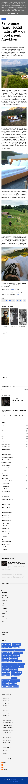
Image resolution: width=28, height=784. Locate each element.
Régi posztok (4, 632)
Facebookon (13, 289)
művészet (4, 600)
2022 (2, 431)
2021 (2, 428)
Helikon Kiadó (5, 486)
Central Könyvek (5, 465)
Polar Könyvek (5, 533)
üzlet (2, 621)
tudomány (4, 611)
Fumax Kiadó (4, 475)
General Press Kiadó (6, 481)
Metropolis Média (6, 518)
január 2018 (6, 747)
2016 (4, 753)
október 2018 (6, 725)
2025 (2, 438)
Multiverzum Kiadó (6, 520)
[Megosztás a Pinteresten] (24, 300)
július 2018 (5, 732)
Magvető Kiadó (5, 507)
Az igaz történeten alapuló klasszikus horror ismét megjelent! (16, 563)
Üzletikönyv (4, 549)
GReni (5, 45)
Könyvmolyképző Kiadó (7, 499)
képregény (4, 595)
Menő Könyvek (5, 515)
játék (2, 590)
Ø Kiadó (3, 547)
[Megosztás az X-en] (6, 300)
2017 (4, 750)
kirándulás (4, 592)
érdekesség (4, 619)
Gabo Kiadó (4, 478)
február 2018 (6, 745)
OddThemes (13, 779)
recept (3, 603)
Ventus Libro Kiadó (6, 541)
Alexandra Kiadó (5, 449)
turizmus (3, 613)
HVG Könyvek (5, 483)
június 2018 (6, 735)
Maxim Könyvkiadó (6, 512)
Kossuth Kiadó (5, 496)
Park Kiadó (4, 525)
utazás (4, 18)
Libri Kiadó (4, 502)
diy (2, 587)
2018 (4, 718)
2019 (4, 715)
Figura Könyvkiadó (6, 473)
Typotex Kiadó (5, 539)
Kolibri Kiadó (4, 494)
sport (2, 605)
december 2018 (7, 720)
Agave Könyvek (5, 446)
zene (2, 616)
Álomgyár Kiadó (5, 544)
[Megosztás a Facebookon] (3, 300)
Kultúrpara (6, 769)
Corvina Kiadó (5, 467)
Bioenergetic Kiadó (6, 459)
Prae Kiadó (4, 536)
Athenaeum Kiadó (6, 454)
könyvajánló (4, 597)
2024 (2, 436)
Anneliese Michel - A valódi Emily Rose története (13, 573)
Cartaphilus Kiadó (6, 462)
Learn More (11, 13)
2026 (2, 441)
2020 (2, 425)
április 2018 (6, 740)
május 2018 (6, 737)
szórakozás (4, 608)
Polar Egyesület (5, 531)
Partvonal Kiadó (5, 528)
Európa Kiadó (4, 470)
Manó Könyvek (5, 510)
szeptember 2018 (7, 727)
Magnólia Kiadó (5, 504)
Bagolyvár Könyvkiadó (7, 457)
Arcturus (5, 762)
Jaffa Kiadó (4, 488)
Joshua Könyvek (5, 491)
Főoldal (3, 634)
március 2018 (6, 742)
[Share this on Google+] (10, 300)
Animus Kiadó (5, 452)
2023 (2, 433)
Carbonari (5, 765)
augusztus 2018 (7, 730)
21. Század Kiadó (5, 444)
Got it (19, 13)
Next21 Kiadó (5, 523)
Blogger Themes (14, 781)
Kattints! (18, 294)
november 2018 (7, 722)
